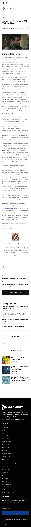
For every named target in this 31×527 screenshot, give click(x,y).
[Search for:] (15, 344)
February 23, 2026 (15, 373)
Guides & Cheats (6, 436)
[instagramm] (7, 3)
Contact (4, 475)
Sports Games (5, 444)
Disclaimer (5, 472)
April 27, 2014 (6, 328)
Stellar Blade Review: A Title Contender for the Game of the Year (15, 307)
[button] (5, 267)
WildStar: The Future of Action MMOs (13, 326)
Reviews (4, 430)
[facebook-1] (3, 3)
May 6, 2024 (5, 310)
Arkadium (4, 481)
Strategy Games (6, 456)
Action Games (5, 447)
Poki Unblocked (6, 487)
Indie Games (5, 433)
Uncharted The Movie (13, 208)
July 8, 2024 (5, 316)
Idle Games (5, 450)
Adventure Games (6, 441)
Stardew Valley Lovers (8, 493)
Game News (5, 427)
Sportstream (5, 478)
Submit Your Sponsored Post (10, 464)
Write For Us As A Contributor (10, 467)
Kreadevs (4, 521)
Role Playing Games (7, 453)
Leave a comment (14, 292)
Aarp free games (6, 484)
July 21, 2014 (5, 323)
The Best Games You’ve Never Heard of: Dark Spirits (15, 320)
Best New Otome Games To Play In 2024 (14, 314)
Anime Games (5, 439)
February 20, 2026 (15, 382)
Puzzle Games (6, 490)
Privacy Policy (5, 470)
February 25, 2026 (15, 361)
